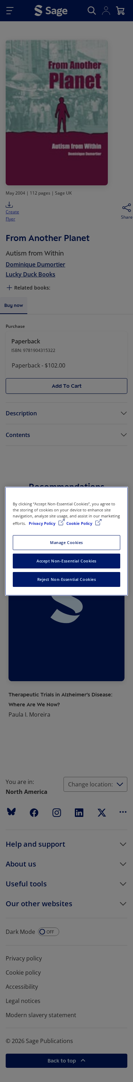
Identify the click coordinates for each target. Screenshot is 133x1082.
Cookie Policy (79, 523)
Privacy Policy (42, 523)
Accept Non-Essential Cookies (66, 561)
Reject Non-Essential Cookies (66, 579)
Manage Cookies (66, 542)
